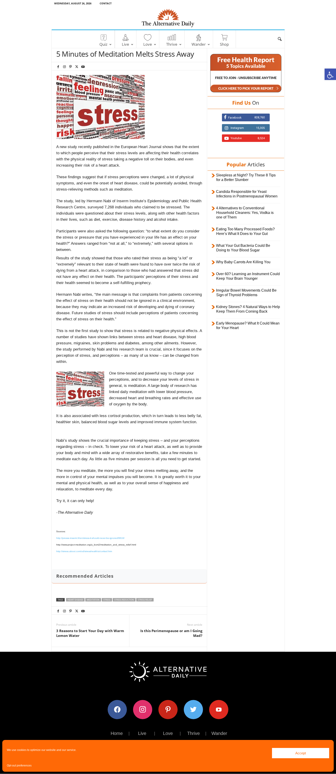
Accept (300, 753)
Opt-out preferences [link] (19, 765)
